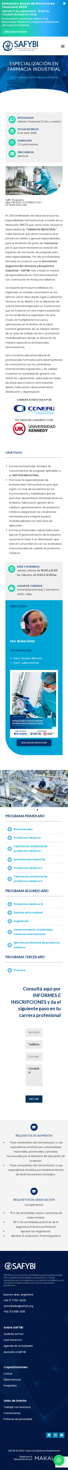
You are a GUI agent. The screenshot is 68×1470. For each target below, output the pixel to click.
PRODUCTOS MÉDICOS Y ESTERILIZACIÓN (23, 203)
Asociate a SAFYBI (15, 1352)
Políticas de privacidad (18, 1419)
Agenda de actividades (18, 1346)
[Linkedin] (49, 1435)
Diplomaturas (12, 1379)
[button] (63, 46)
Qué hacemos (13, 1340)
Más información (16, 32)
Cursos (8, 1373)
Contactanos (12, 1413)
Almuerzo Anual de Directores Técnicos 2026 (28, 5)
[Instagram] (55, 1435)
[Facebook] (61, 1435)
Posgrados (18, 199)
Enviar (34, 1099)
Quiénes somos (13, 1334)
